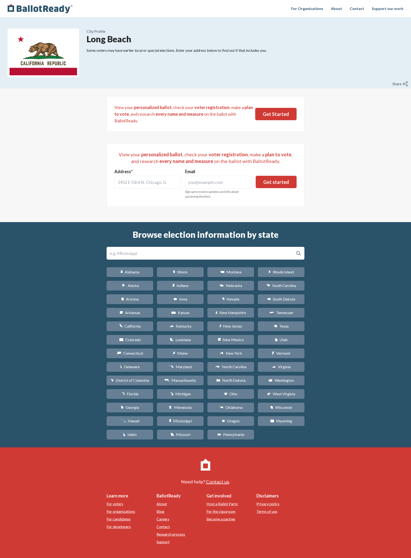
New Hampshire (230, 312)
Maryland (180, 366)
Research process (171, 534)
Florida (129, 393)
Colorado (130, 339)
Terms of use (266, 511)
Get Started (276, 114)
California (130, 326)
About (336, 8)
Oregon (231, 421)
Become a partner (220, 519)
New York (231, 353)
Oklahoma (230, 407)
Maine (180, 353)
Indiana (180, 285)
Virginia (281, 366)
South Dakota (281, 299)
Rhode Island (281, 272)
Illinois (180, 272)
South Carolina (281, 285)
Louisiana (180, 339)
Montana (230, 272)
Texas (281, 326)
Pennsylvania (230, 434)
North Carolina (230, 366)
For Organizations (307, 8)
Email (190, 171)
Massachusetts (180, 380)
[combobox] (147, 182)
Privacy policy (267, 503)
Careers (163, 519)
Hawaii (130, 421)
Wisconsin (281, 407)
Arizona (130, 299)
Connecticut (130, 353)
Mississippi (180, 421)
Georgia (130, 407)
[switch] (400, 84)
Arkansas (130, 312)
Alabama (130, 272)
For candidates (119, 519)
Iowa (180, 299)
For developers (119, 526)
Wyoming (281, 421)
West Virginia (281, 393)
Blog (160, 511)
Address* (123, 171)
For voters (115, 503)
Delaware (130, 366)
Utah (281, 339)
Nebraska (231, 285)
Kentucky (180, 326)
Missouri (180, 434)
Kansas (180, 312)
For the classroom (220, 511)
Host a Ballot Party (222, 503)
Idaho (130, 434)
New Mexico (231, 339)
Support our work (387, 8)
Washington (281, 380)
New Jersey (230, 326)
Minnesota (180, 407)
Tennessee (281, 312)
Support (163, 541)
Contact (357, 8)
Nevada (230, 299)
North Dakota (230, 380)
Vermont (281, 353)
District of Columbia (130, 380)
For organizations (121, 511)
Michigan (180, 393)
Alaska (130, 285)
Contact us (217, 481)
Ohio (230, 393)
